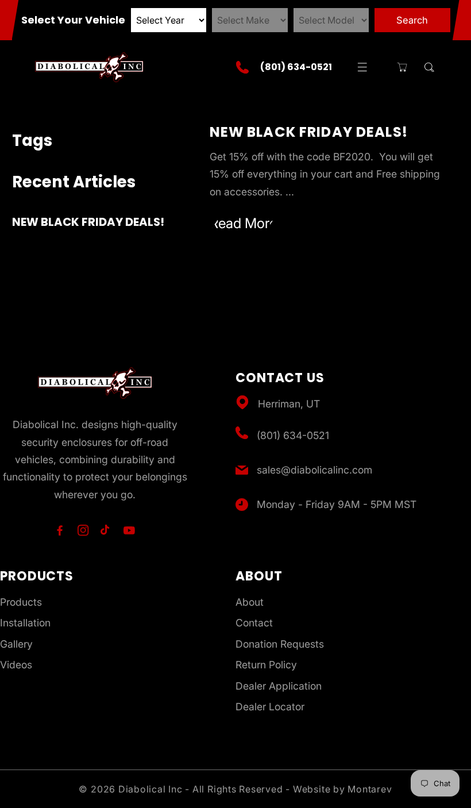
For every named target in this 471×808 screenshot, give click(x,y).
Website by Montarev (342, 789)
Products (21, 602)
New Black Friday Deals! (88, 222)
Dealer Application (278, 686)
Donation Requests (279, 644)
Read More (243, 223)
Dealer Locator (269, 707)
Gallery (16, 644)
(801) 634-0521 (293, 435)
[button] (362, 67)
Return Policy (266, 665)
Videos (16, 665)
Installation (25, 623)
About (249, 602)
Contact (254, 623)
